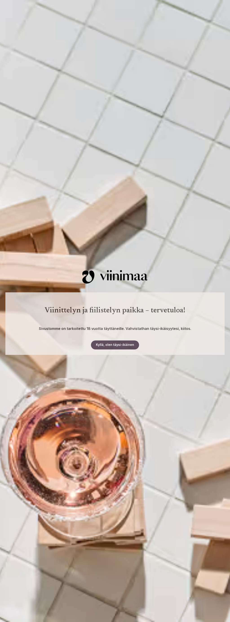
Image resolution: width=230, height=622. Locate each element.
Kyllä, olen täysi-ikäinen (115, 345)
